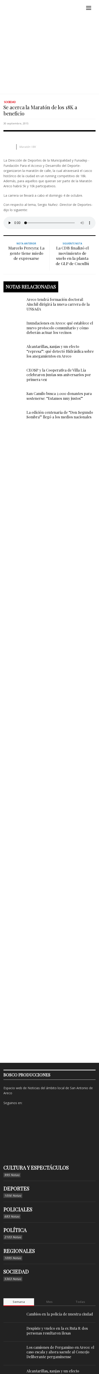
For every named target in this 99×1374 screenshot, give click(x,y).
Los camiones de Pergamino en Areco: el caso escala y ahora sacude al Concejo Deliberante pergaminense (60, 1352)
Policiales (17, 1209)
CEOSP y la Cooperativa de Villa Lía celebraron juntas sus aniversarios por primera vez (58, 375)
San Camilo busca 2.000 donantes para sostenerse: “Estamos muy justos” (59, 396)
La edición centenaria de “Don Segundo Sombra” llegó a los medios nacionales (59, 415)
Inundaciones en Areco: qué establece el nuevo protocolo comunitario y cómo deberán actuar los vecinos (59, 328)
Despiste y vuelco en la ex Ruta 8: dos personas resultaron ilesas (57, 1330)
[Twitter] (41, 1103)
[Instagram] (34, 1103)
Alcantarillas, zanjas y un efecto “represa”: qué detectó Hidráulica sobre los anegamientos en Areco (60, 351)
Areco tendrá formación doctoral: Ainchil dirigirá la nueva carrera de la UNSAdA (58, 304)
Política (15, 1230)
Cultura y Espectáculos (36, 1167)
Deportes (16, 1188)
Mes (49, 1302)
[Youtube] (48, 1103)
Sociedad (10, 102)
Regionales (19, 1251)
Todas (80, 1302)
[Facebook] (27, 1103)
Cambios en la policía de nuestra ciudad (59, 1314)
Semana (19, 1302)
